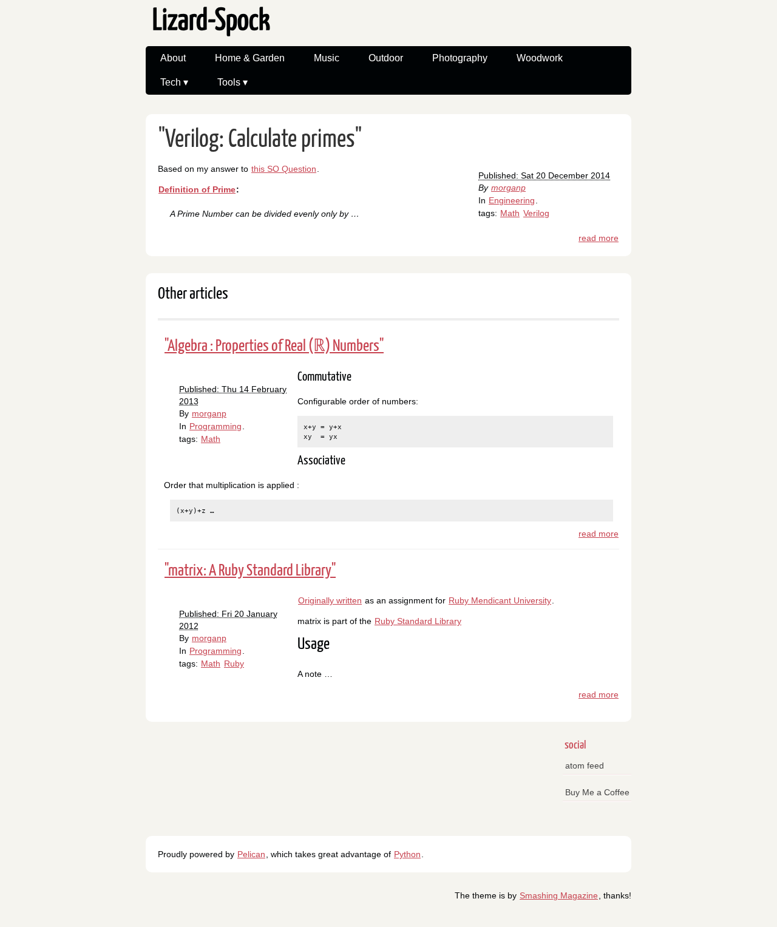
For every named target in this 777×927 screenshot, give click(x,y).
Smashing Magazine (559, 895)
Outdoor (385, 58)
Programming (215, 426)
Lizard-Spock (211, 21)
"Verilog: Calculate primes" (260, 140)
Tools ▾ (232, 82)
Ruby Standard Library (418, 621)
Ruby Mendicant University (500, 600)
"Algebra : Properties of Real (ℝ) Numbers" (274, 346)
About (173, 58)
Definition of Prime (197, 189)
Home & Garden (250, 58)
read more (599, 238)
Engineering (512, 200)
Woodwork (540, 58)
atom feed (584, 765)
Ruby (234, 663)
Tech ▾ (174, 82)
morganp (508, 187)
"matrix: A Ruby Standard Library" (250, 571)
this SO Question (283, 169)
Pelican (251, 854)
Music (326, 58)
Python (407, 854)
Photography (459, 58)
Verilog (536, 213)
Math (510, 213)
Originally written (330, 600)
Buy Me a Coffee (597, 792)
